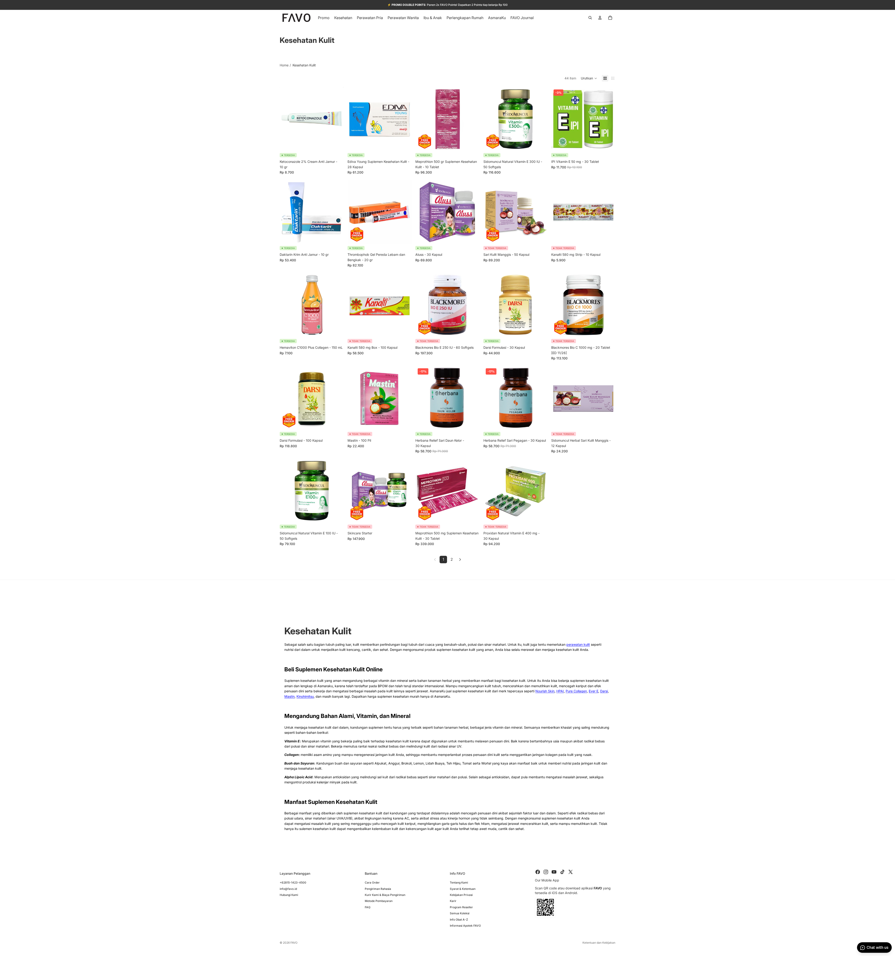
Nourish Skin (544, 691)
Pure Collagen (576, 691)
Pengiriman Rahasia (378, 888)
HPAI (560, 691)
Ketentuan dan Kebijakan (598, 942)
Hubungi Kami (289, 894)
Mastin (289, 696)
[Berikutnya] (460, 559)
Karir (453, 901)
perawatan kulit (578, 644)
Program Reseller (461, 907)
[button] (589, 78)
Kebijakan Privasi (461, 894)
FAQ (367, 907)
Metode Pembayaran (378, 901)
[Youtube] (554, 872)
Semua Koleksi (459, 913)
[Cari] (590, 18)
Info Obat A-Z (459, 919)
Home (284, 65)
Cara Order (372, 882)
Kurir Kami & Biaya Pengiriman (385, 894)
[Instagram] (546, 872)
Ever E (593, 691)
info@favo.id (288, 888)
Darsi (604, 691)
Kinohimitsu (305, 696)
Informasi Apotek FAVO (465, 925)
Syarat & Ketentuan (462, 888)
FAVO (293, 942)
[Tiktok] (562, 872)
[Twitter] (570, 872)
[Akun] (600, 18)
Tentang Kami (459, 882)
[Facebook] (537, 872)
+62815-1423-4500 (293, 882)
